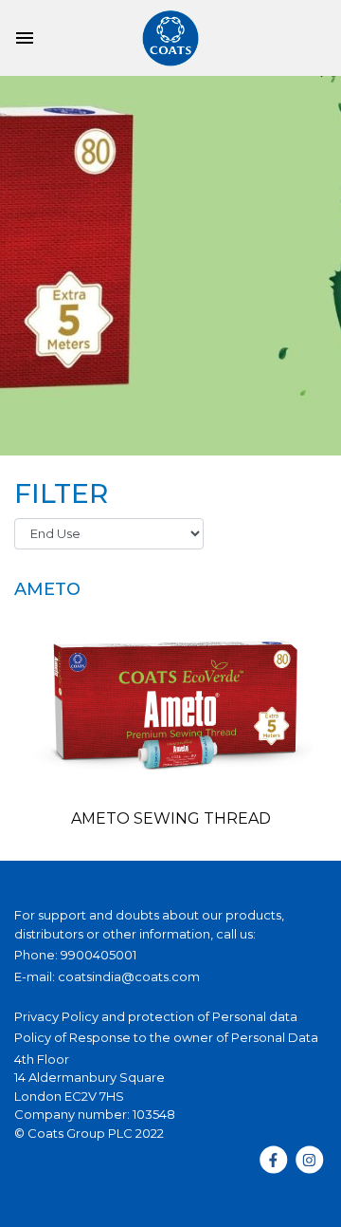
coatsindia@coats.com (129, 976)
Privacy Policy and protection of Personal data (155, 1016)
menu (24, 38)
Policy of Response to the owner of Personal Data (166, 1037)
